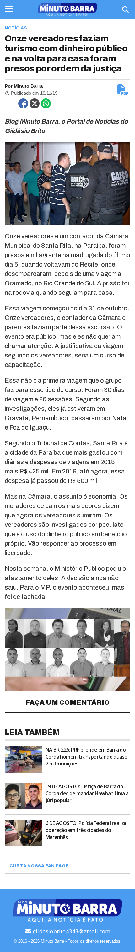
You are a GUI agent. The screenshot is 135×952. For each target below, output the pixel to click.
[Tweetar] (35, 103)
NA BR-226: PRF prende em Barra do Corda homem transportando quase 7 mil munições (86, 756)
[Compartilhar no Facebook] (23, 103)
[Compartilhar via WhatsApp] (46, 103)
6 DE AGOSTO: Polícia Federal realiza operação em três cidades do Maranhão (86, 830)
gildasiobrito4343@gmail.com (71, 931)
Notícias (16, 28)
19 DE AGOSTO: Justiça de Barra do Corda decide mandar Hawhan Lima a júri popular (87, 793)
